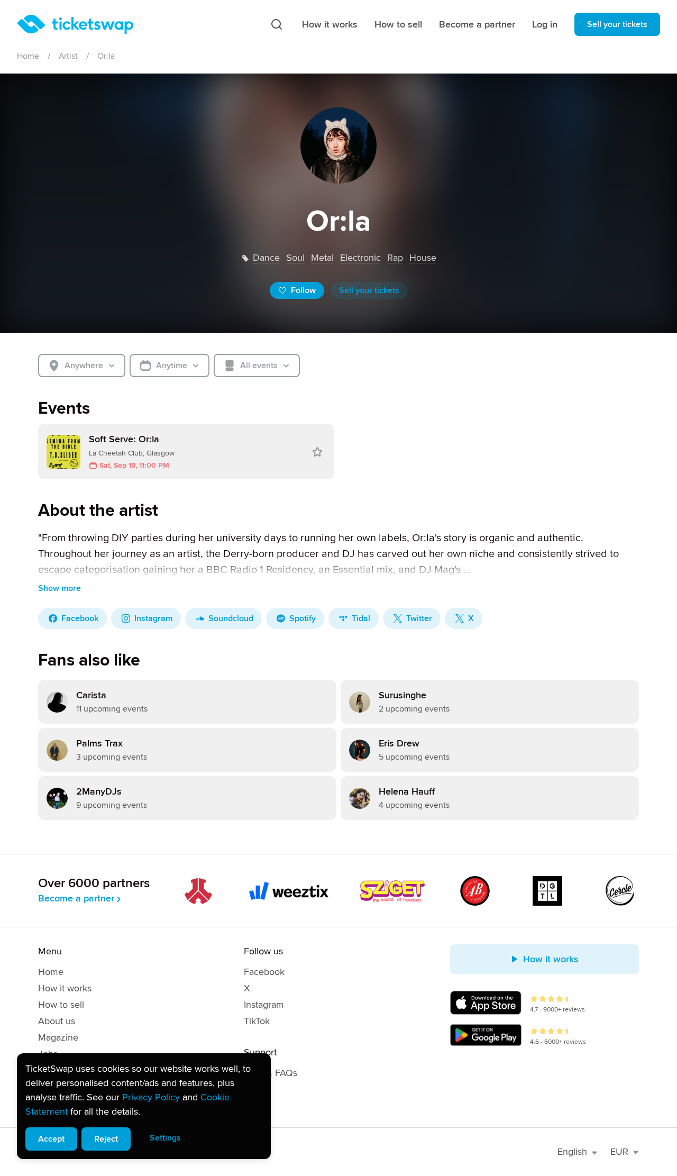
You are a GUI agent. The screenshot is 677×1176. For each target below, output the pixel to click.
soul (295, 257)
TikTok (257, 1021)
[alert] (144, 1106)
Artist (68, 56)
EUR (619, 1151)
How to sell (398, 24)
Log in (544, 24)
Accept (51, 1139)
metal (322, 257)
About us (56, 1021)
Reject (106, 1139)
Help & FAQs (270, 1073)
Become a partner (477, 24)
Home (28, 56)
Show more (59, 588)
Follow (303, 290)
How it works (330, 24)
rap (395, 257)
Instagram (264, 1004)
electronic (360, 257)
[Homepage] (75, 24)
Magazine (58, 1037)
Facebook (264, 972)
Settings (165, 1138)
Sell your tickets (617, 24)
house (422, 257)
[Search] (276, 24)
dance (266, 257)
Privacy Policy (151, 1097)
